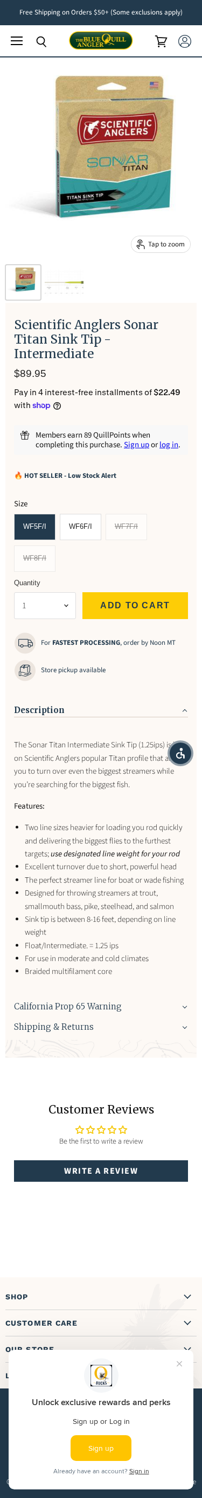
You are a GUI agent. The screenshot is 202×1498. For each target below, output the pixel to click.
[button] (101, 706)
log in (168, 444)
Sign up (136, 444)
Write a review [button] (101, 1171)
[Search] (33, 42)
